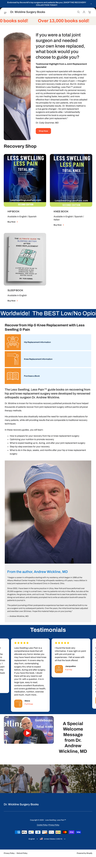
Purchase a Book (32, 376)
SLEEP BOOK (15, 290)
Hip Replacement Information (37, 342)
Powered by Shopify (84, 853)
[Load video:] (29, 735)
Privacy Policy (53, 825)
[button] (6, 13)
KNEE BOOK (61, 211)
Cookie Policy (42, 825)
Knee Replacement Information (38, 359)
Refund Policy (22, 853)
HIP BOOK (14, 211)
